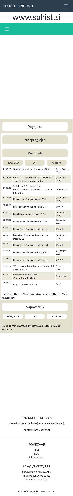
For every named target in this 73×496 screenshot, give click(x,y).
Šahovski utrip (36, 457)
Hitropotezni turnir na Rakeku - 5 (30, 206)
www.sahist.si (47, 491)
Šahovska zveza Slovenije (36, 471)
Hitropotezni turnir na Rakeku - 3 (30, 245)
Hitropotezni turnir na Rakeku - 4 (30, 229)
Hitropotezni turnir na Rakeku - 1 (30, 259)
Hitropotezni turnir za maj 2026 (29, 199)
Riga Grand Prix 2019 (25, 284)
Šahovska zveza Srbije (36, 479)
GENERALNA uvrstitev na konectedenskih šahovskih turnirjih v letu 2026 (32, 189)
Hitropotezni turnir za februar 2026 (31, 252)
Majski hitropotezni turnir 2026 (29, 214)
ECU (36, 453)
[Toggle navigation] (65, 6)
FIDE (37, 449)
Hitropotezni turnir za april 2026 (30, 221)
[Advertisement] (36, 79)
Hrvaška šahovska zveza (36, 475)
